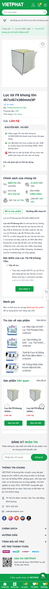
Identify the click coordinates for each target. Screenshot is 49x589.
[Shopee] (16, 518)
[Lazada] (22, 518)
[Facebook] (4, 518)
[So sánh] (23, 104)
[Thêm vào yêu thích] (42, 44)
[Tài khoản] (33, 5)
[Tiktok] (28, 518)
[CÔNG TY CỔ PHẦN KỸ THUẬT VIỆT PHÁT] (13, 5)
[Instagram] (10, 518)
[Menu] (45, 5)
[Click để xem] (24, 62)
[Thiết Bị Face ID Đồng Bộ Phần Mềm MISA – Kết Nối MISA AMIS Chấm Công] (12, 356)
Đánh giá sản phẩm (35, 307)
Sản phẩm (16, 380)
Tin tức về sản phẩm (16, 320)
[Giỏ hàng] (39, 5)
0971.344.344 (12, 506)
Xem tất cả (41, 320)
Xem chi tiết (13, 423)
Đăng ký (39, 457)
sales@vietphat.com (14, 511)
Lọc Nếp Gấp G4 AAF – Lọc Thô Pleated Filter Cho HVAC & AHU (33, 330)
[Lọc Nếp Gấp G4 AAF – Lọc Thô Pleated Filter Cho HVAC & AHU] (12, 330)
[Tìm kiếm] (44, 12)
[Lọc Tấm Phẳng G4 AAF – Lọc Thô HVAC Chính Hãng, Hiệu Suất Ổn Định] (12, 343)
